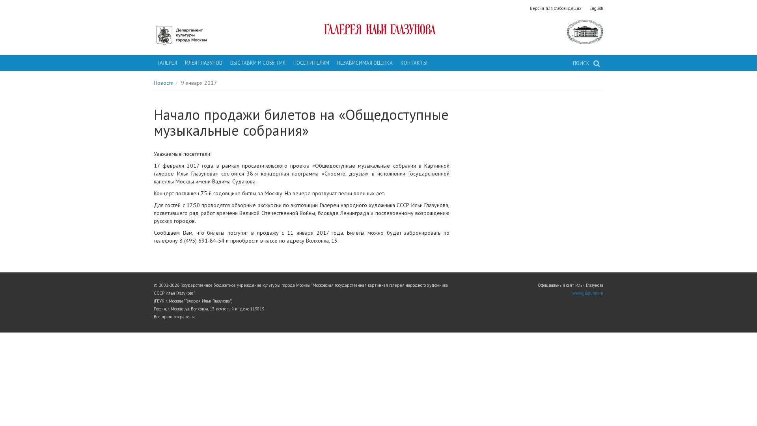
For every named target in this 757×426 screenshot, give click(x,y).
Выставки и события (257, 63)
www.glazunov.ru (587, 293)
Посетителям (311, 63)
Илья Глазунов (203, 63)
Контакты (414, 63)
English (596, 8)
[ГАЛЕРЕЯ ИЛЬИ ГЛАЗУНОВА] (378, 29)
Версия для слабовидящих (556, 8)
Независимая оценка (365, 63)
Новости (163, 82)
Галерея (167, 63)
